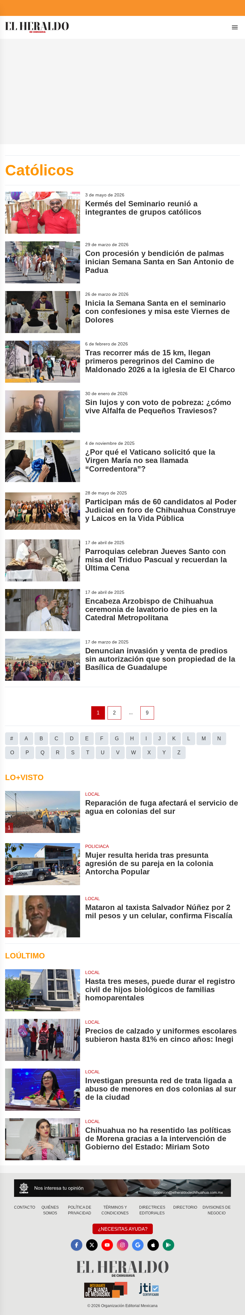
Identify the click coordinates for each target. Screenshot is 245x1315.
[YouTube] (107, 1245)
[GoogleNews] (138, 1245)
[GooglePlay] (168, 1245)
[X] (92, 1245)
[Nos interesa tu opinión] (122, 1188)
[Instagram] (122, 1245)
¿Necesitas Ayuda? (122, 1229)
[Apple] (153, 1245)
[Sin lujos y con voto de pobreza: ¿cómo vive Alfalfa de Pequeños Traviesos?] (42, 411)
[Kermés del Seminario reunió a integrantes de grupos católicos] (42, 213)
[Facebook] (76, 1245)
